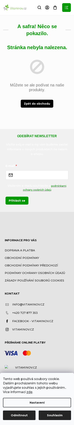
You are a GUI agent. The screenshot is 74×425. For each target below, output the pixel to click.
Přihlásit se (17, 200)
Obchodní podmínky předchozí (31, 265)
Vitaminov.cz (23, 329)
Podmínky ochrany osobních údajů (35, 273)
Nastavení (37, 402)
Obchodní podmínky (22, 258)
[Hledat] (39, 7)
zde (29, 392)
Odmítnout (19, 415)
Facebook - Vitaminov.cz (32, 321)
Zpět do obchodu (37, 103)
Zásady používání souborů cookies (34, 280)
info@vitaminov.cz (28, 304)
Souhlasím (55, 415)
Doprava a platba (20, 250)
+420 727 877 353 (25, 313)
